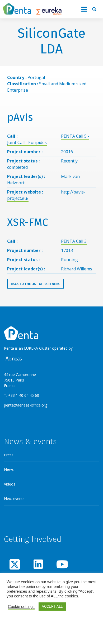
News (9, 469)
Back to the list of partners (35, 284)
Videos (9, 484)
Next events (14, 498)
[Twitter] (15, 564)
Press (8, 454)
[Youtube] (61, 564)
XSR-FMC (27, 222)
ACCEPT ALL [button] (52, 606)
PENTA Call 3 (74, 241)
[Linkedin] (38, 564)
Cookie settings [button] (21, 607)
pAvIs (20, 117)
